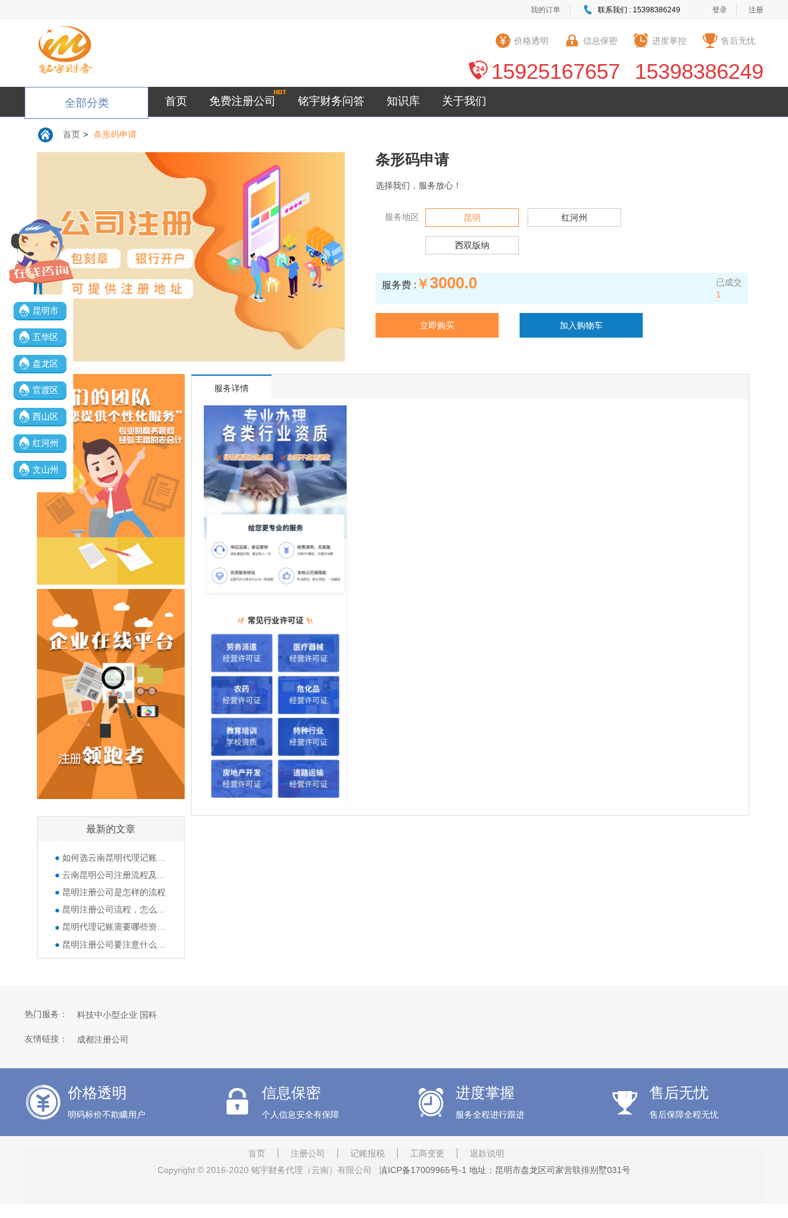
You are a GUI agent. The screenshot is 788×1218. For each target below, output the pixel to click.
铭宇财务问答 (331, 101)
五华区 (45, 337)
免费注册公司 (242, 101)
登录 (719, 10)
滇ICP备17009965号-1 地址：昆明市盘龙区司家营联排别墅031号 (502, 1170)
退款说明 (487, 1153)
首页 (176, 101)
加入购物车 (581, 325)
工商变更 (427, 1153)
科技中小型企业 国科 (117, 1015)
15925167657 (555, 71)
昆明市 (45, 310)
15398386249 (699, 71)
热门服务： (46, 1014)
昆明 (472, 217)
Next (335, 269)
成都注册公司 (103, 1039)
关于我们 (464, 101)
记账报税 (367, 1153)
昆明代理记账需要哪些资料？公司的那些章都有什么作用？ (114, 927)
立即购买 (437, 325)
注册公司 (308, 1153)
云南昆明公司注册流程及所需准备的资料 (114, 875)
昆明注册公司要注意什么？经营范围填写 (114, 944)
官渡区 (45, 390)
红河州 (45, 443)
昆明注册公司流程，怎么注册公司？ (114, 909)
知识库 (403, 101)
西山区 (45, 416)
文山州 (45, 469)
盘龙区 (45, 363)
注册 (756, 10)
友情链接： (46, 1039)
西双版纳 (472, 245)
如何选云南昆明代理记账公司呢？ (114, 858)
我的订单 (545, 10)
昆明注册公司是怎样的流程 (114, 892)
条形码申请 (115, 134)
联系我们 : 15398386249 (639, 10)
